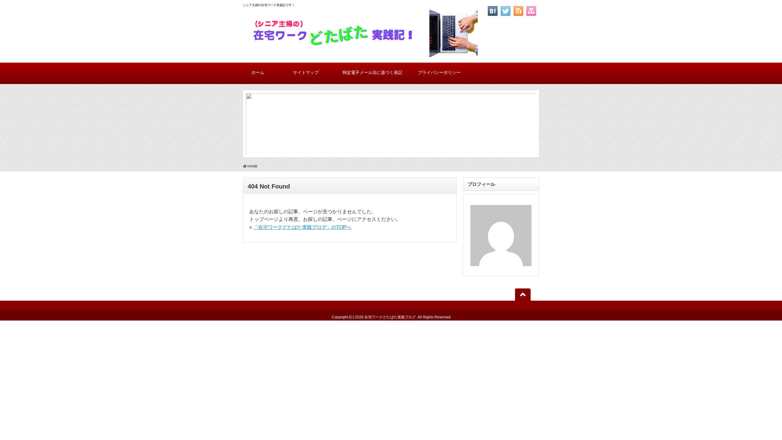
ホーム (257, 72)
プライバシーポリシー (439, 72)
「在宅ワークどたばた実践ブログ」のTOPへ (302, 227)
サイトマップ (306, 72)
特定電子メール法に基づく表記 (372, 72)
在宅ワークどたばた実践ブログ (390, 317)
